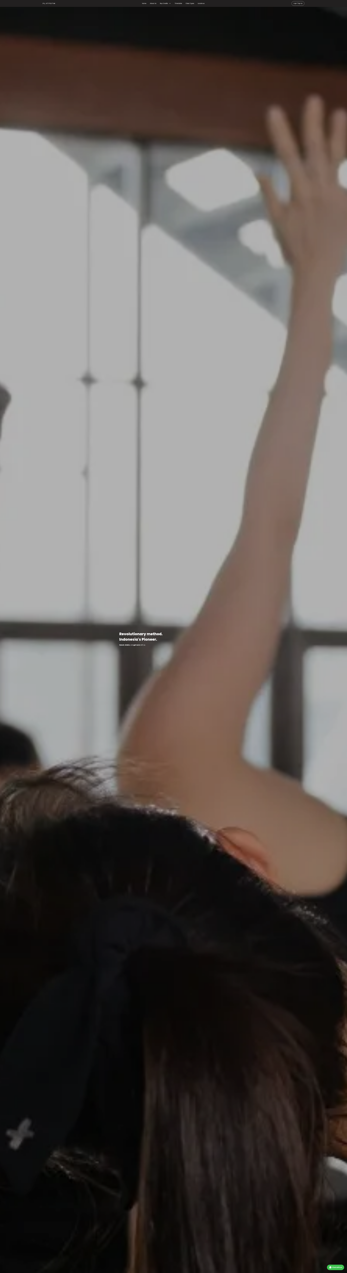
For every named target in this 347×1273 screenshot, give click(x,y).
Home (144, 3)
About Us (153, 3)
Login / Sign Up (298, 3)
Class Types (190, 3)
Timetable (178, 3)
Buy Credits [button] (164, 3)
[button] (170, 3)
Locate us (201, 3)
